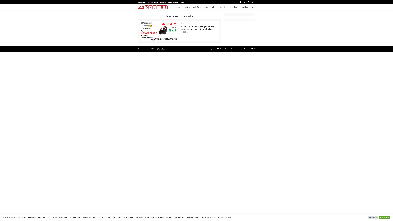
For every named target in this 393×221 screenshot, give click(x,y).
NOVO (178, 7)
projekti (169, 2)
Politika (196, 7)
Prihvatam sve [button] (384, 217)
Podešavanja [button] (373, 217)
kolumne (163, 2)
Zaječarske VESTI (178, 2)
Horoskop (233, 7)
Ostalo (244, 7)
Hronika (223, 7)
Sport (206, 7)
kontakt (156, 2)
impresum (141, 2)
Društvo (187, 7)
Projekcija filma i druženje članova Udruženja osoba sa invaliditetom (197, 27)
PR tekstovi (149, 2)
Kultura (214, 7)
